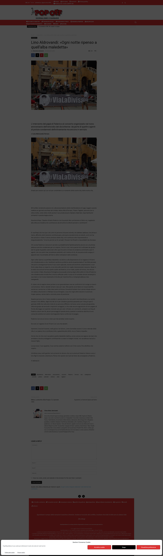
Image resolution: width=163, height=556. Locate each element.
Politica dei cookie (10, 552)
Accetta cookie (99, 547)
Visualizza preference (148, 547)
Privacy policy (21, 552)
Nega (124, 547)
